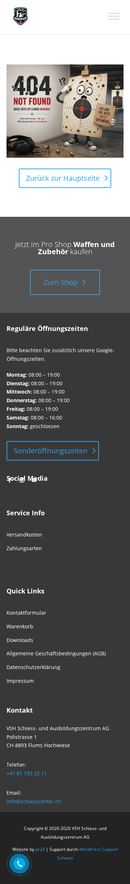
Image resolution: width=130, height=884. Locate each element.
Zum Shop (61, 282)
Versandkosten (24, 534)
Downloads (19, 640)
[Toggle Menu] (114, 16)
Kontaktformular (26, 612)
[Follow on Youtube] (34, 480)
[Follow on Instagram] (21, 480)
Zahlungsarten (24, 548)
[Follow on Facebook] (9, 480)
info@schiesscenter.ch (33, 801)
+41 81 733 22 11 (26, 773)
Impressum (20, 680)
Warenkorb (19, 626)
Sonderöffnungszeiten (50, 451)
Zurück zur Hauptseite (63, 178)
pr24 (40, 849)
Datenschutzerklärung (33, 667)
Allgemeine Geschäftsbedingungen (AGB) (56, 653)
